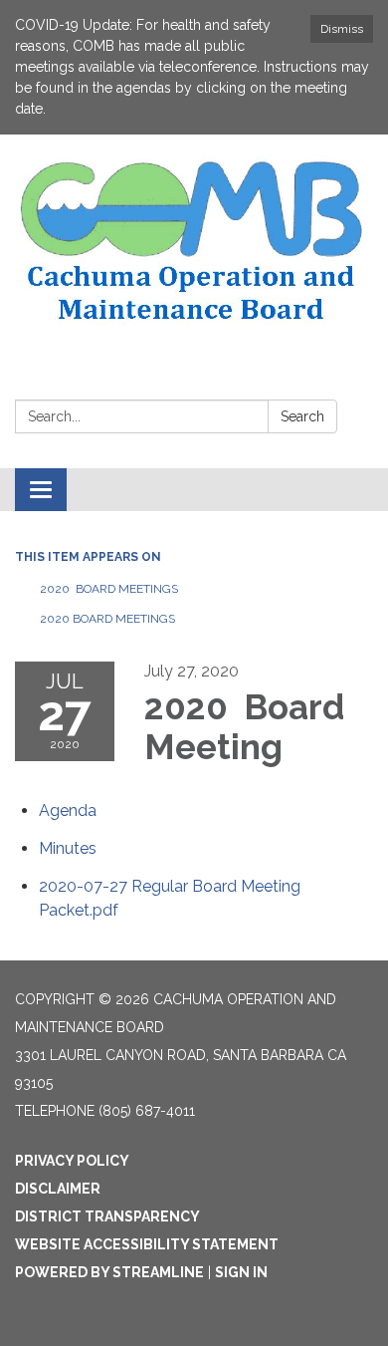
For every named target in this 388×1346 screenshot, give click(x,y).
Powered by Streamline (109, 1272)
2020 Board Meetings (109, 589)
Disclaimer (57, 1189)
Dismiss (341, 29)
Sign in (241, 1272)
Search (302, 416)
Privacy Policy (72, 1161)
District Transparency (107, 1216)
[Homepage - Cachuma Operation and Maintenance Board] (194, 242)
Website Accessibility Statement (147, 1244)
